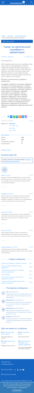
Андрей (8, 316)
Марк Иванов (10, 300)
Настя (3, 230)
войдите (28, 159)
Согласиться (17, 390)
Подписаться (9, 41)
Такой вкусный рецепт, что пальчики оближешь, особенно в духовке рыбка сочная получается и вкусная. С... (19, 320)
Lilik (7, 292)
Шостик (3, 212)
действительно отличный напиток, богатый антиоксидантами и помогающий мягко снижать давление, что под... (19, 312)
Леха (2, 175)
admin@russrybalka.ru (7, 364)
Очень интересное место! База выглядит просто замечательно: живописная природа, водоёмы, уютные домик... (19, 295)
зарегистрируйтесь (12, 161)
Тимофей (3, 193)
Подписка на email (9, 374)
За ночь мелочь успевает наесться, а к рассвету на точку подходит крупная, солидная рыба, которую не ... (19, 304)
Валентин (12, 123)
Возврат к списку (6, 150)
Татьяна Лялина (6, 247)
